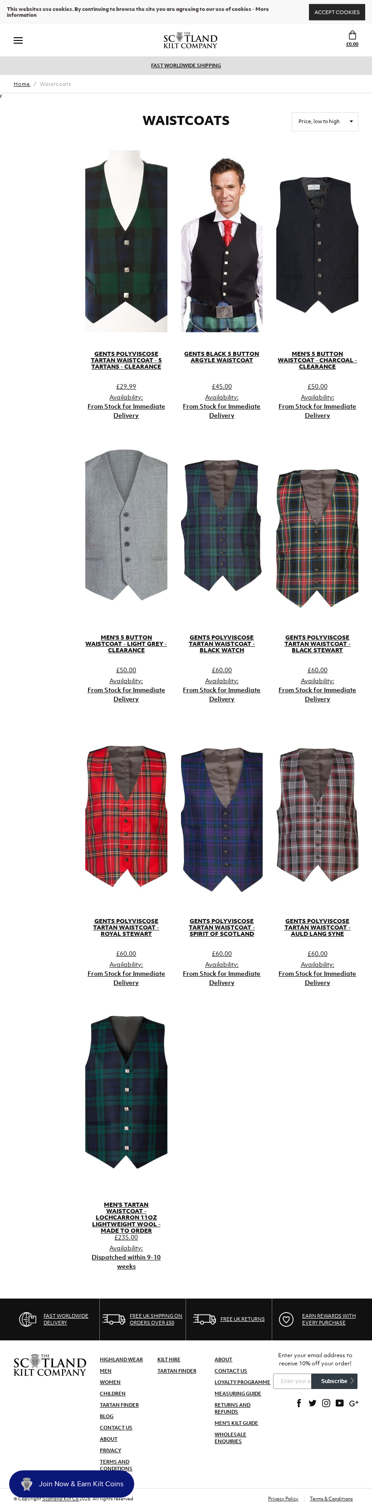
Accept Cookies (337, 11)
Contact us (231, 1370)
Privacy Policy (283, 1498)
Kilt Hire (169, 1359)
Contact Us (116, 1427)
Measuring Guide (238, 1393)
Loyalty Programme (242, 1382)
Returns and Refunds (232, 1408)
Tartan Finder (119, 1405)
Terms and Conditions (116, 1465)
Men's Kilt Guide (236, 1423)
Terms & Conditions (331, 1498)
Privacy (110, 1450)
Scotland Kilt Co (60, 1498)
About (108, 1439)
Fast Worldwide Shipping (186, 65)
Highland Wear (121, 1359)
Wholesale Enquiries (230, 1438)
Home (22, 84)
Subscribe (334, 1381)
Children (113, 1393)
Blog (106, 1416)
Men (106, 1370)
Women (110, 1382)
